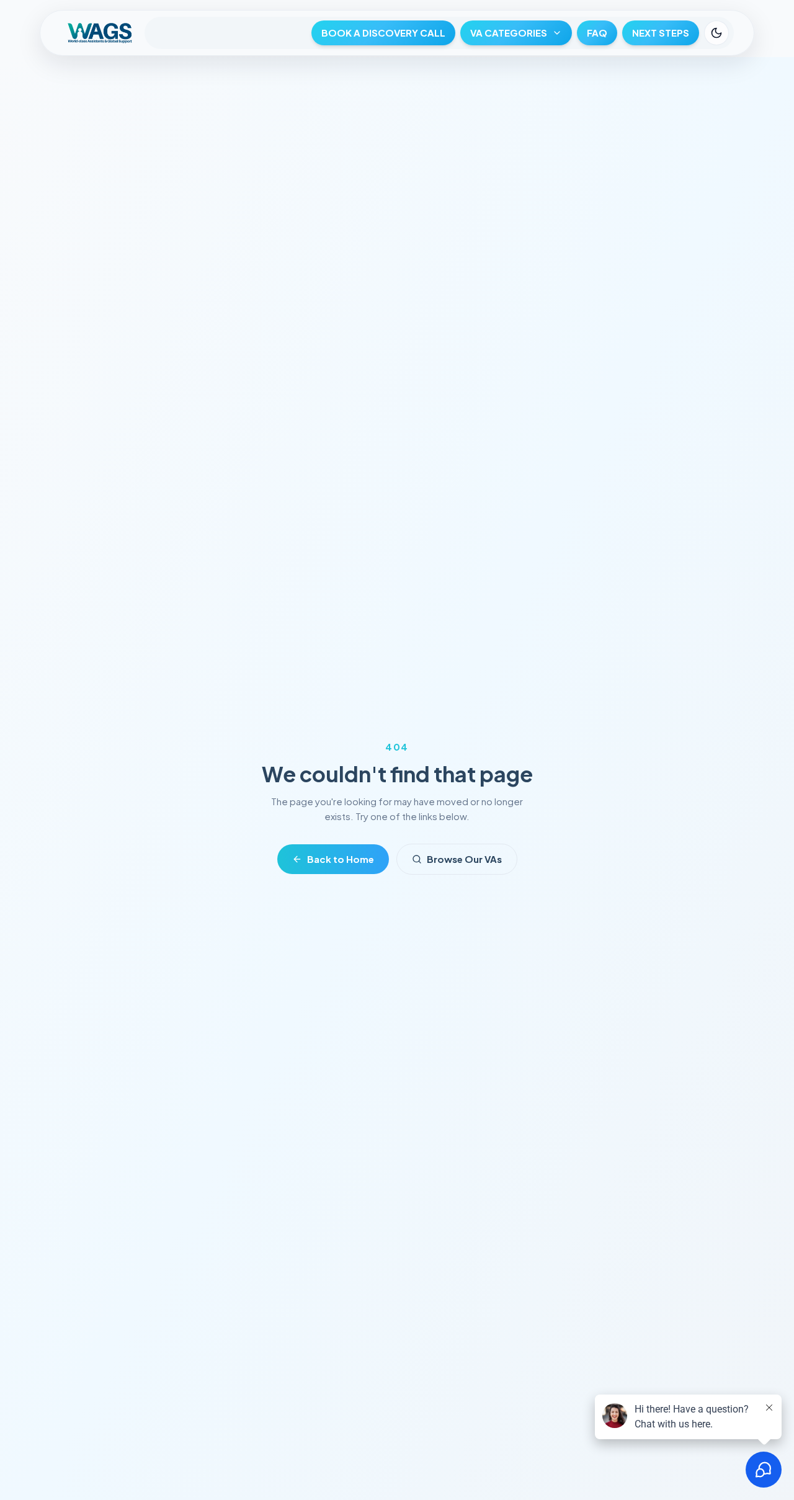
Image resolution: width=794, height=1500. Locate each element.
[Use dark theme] (716, 32)
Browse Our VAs (464, 859)
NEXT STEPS (660, 32)
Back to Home (340, 859)
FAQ (597, 32)
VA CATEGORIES (508, 32)
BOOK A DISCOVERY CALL (383, 32)
